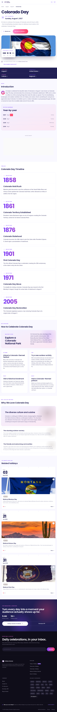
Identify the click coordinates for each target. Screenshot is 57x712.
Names (43, 687)
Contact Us (4, 683)
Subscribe (51, 649)
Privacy (48, 709)
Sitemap (53, 709)
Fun (46, 684)
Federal (37, 684)
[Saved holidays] (54, 2)
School (52, 690)
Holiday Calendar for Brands (14, 623)
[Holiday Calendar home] (7, 2)
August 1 (12, 6)
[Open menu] (2, 2)
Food (42, 684)
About (3, 681)
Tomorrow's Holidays (34, 666)
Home (2, 6)
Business (44, 681)
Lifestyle (38, 687)
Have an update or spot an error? (10, 64)
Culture (4, 76)
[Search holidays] (51, 2)
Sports (38, 693)
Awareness (38, 681)
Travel (51, 693)
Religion (46, 690)
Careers (50, 681)
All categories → (34, 696)
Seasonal (32, 693)
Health (50, 684)
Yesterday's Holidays (34, 668)
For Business (5, 686)
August (7, 6)
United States (33, 71)
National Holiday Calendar (35, 671)
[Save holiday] (53, 479)
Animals (32, 681)
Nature (48, 687)
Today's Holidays (35, 663)
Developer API (42, 623)
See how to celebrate (20, 31)
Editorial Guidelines (41, 709)
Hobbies (32, 687)
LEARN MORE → (51, 704)
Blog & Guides (5, 691)
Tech (47, 693)
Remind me (7, 31)
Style (43, 693)
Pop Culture (33, 690)
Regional (32, 76)
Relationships (40, 690)
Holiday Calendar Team (23, 61)
